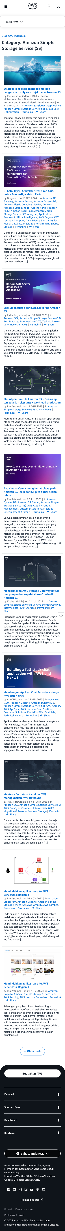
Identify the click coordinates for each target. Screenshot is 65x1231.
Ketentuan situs (24, 1209)
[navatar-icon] (58, 6)
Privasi (8, 1209)
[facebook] (8, 1190)
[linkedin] (14, 1190)
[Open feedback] (61, 615)
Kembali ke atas (30, 1199)
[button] (32, 21)
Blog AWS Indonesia (14, 35)
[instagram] (20, 1190)
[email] (43, 1190)
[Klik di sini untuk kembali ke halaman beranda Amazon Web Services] (33, 6)
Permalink (27, 111)
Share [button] (42, 111)
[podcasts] (37, 1190)
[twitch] (26, 1190)
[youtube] (31, 1190)
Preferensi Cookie (14, 1214)
